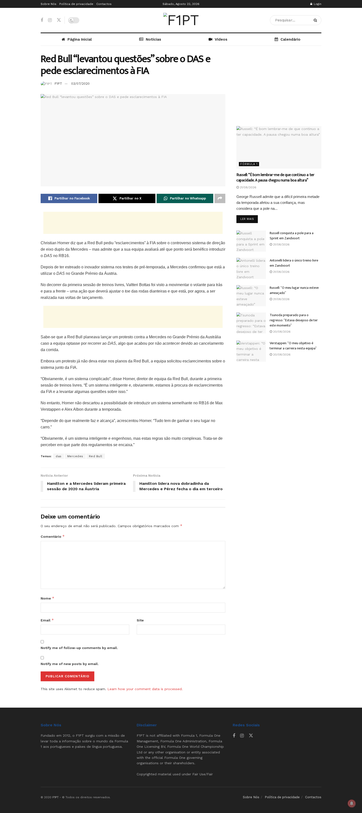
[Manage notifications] (352, 803)
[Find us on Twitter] (59, 20)
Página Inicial (79, 39)
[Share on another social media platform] (219, 198)
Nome (47, 598)
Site (140, 620)
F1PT (58, 83)
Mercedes (75, 456)
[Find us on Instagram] (50, 20)
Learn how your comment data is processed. (145, 689)
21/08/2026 (247, 187)
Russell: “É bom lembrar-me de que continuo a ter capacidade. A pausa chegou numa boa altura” (275, 178)
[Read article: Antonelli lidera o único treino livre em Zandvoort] (251, 268)
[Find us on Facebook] (42, 20)
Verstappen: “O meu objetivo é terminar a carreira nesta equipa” (293, 345)
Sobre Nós (48, 4)
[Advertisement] (133, 223)
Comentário (53, 536)
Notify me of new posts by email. (70, 664)
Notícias (153, 39)
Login (317, 4)
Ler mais (249, 219)
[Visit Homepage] (180, 20)
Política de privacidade (76, 4)
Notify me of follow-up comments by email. (79, 648)
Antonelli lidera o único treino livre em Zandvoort (294, 263)
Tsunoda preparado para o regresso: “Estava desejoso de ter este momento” (294, 320)
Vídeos (221, 39)
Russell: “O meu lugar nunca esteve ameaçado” (294, 290)
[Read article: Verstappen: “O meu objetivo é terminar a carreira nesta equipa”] (251, 351)
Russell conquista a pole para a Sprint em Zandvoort (291, 235)
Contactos (104, 4)
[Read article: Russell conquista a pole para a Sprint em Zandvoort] (251, 241)
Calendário (290, 39)
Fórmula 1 (249, 164)
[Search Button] (316, 20)
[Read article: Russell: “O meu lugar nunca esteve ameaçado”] (251, 295)
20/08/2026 (281, 331)
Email (47, 620)
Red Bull (95, 456)
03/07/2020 (80, 83)
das (59, 456)
